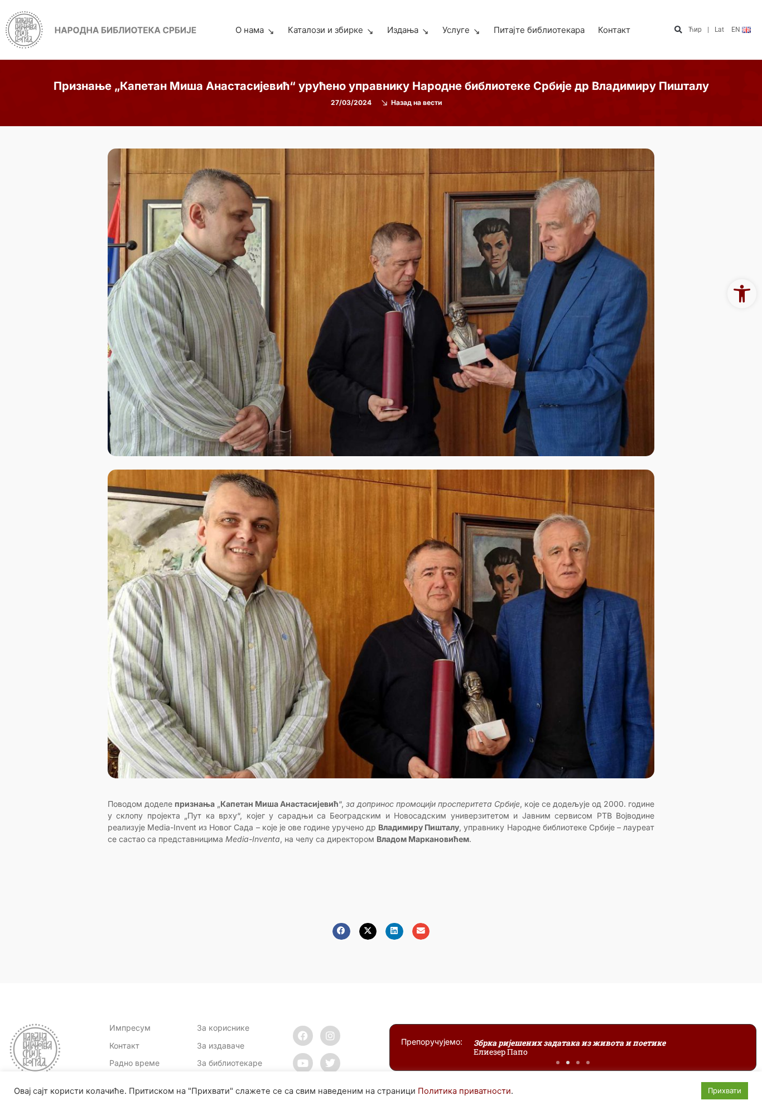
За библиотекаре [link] (229, 1063)
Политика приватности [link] (464, 1091)
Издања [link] (402, 30)
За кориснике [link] (223, 1027)
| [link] (708, 30)
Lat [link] (719, 30)
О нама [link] (249, 30)
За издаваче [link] (220, 1045)
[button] (679, 30)
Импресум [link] (130, 1027)
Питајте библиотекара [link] (539, 30)
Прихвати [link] (724, 1090)
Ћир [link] (695, 30)
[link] (741, 293)
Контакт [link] (614, 30)
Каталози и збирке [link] (325, 30)
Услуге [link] (456, 30)
